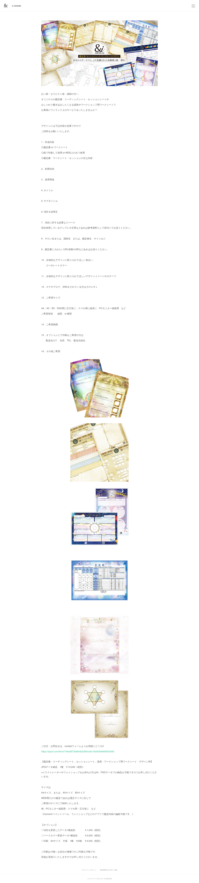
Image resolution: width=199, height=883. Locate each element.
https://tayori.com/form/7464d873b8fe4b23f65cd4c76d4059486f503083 (77, 751)
